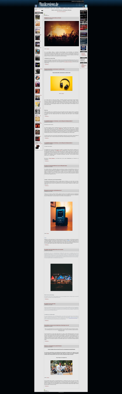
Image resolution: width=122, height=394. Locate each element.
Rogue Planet (37, 41)
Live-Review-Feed (83, 55)
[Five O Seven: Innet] (37, 67)
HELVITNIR (81, 16)
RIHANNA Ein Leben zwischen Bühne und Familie (83, 40)
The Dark (36, 55)
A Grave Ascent (37, 88)
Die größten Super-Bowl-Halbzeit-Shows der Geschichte (53, 249)
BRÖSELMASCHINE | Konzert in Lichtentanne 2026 (83, 33)
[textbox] (38, 10)
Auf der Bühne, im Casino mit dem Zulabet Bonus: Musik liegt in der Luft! (56, 325)
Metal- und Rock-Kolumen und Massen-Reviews (61, 10)
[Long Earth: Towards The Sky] (37, 80)
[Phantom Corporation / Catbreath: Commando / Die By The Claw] (37, 149)
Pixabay (48, 233)
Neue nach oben (59, 11)
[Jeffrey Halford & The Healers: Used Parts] (37, 54)
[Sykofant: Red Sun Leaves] (37, 26)
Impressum (83, 67)
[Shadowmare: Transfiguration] (37, 87)
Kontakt (85, 9)
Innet (36, 62)
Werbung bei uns (83, 65)
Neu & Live (83, 24)
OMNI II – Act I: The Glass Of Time (38, 116)
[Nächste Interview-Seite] (44, 14)
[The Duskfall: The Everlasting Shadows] (37, 74)
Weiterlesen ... (47, 64)
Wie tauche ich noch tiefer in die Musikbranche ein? (53, 190)
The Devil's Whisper (38, 35)
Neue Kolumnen (83, 38)
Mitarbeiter (82, 66)
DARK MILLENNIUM (82, 14)
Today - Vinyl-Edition (38, 136)
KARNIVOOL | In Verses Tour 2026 (83, 28)
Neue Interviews (83, 10)
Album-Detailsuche (37, 11)
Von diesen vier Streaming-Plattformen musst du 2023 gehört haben (55, 165)
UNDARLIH (81, 21)
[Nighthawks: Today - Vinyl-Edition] (37, 141)
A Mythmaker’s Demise (38, 95)
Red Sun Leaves (37, 21)
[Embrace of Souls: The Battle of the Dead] (37, 128)
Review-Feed (83, 53)
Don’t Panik (37, 14)
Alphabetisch (64, 11)
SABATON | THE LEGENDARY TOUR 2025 (83, 35)
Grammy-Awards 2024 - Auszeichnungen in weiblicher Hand (83, 42)
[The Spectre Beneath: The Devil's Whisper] (37, 40)
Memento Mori (37, 129)
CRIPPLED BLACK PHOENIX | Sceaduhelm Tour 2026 (83, 26)
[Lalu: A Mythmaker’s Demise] (37, 100)
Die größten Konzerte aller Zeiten (49, 303)
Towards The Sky (37, 75)
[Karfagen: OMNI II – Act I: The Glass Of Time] (37, 121)
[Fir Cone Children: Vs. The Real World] (37, 107)
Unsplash (62, 93)
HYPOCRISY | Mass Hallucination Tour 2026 (83, 30)
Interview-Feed (83, 54)
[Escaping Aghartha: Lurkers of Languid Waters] (37, 114)
